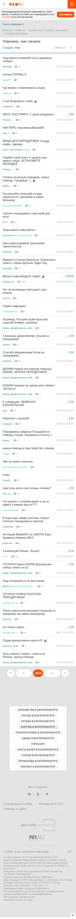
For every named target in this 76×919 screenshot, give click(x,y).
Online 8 (59, 47)
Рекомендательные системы (18, 900)
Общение (7, 30)
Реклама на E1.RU (51, 803)
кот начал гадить (13, 627)
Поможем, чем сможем (16, 33)
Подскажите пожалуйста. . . (20, 229)
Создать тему (11, 47)
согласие (6, 17)
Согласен (65, 14)
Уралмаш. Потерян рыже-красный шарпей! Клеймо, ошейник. (25, 321)
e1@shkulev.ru (42, 888)
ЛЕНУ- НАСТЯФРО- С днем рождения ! (28, 114)
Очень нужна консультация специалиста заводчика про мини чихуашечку (29, 612)
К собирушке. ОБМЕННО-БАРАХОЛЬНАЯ (19, 403)
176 (67, 276)
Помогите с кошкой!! (16, 418)
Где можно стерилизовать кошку (24, 87)
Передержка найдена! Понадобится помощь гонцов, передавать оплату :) (27, 433)
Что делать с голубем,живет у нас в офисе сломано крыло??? (26, 503)
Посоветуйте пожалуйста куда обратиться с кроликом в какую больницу (23, 197)
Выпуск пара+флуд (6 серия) (21, 276)
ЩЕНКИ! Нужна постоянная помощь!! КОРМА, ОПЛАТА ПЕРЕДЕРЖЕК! (27, 370)
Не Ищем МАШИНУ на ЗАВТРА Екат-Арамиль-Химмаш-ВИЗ (27, 536)
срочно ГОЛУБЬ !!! (15, 74)
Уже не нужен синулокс (18, 461)
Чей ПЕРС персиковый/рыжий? (23, 127)
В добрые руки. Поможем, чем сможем (47, 30)
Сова (6, 474)
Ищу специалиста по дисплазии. (24, 580)
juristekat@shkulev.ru (41, 894)
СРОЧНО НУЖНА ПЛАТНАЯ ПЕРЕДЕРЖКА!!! (22, 596)
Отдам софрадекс (14, 306)
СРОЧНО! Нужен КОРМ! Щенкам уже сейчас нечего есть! (27, 566)
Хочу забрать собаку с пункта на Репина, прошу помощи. (24, 655)
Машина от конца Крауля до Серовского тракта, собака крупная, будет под (29, 261)
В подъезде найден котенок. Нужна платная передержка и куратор (26, 519)
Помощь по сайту (15, 808)
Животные (20, 30)
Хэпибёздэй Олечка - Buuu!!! (21, 551)
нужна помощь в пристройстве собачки (28, 448)
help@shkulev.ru (27, 897)
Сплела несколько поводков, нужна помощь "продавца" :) (26, 179)
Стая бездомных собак (18, 101)
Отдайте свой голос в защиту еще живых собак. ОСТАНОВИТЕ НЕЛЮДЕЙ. (25, 160)
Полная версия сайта (18, 803)
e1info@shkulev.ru (21, 894)
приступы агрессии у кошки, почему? (27, 488)
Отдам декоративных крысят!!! (22, 640)
